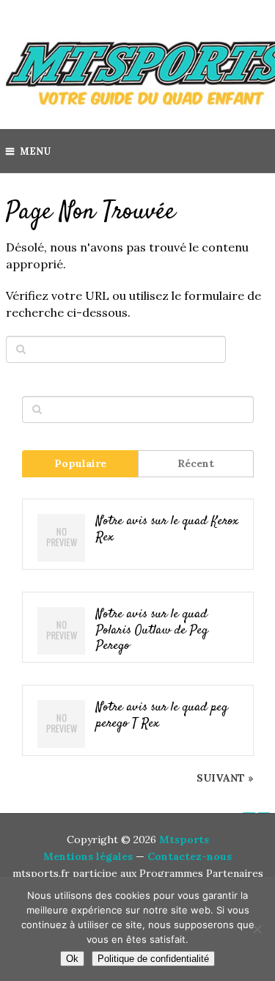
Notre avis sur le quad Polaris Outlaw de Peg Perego (152, 631)
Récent (195, 463)
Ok (72, 958)
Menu (35, 151)
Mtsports (184, 839)
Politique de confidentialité (153, 958)
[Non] (256, 929)
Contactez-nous (189, 856)
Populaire (80, 463)
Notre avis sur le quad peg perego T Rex (162, 716)
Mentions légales (88, 856)
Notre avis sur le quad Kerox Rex (167, 529)
